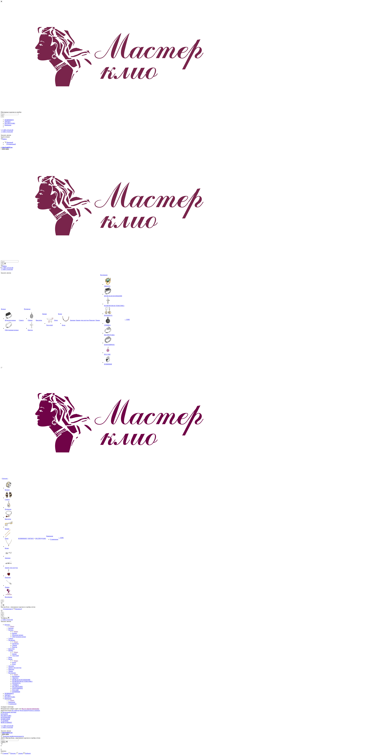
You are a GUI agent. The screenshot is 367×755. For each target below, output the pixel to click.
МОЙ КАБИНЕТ (6, 722)
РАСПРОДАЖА (10, 123)
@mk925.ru (8, 147)
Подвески (15, 643)
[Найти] (2, 116)
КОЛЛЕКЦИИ (5, 717)
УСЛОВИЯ (4, 721)
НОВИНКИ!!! (9, 120)
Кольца (14, 633)
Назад (12, 626)
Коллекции (15, 676)
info (3, 147)
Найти (3, 742)
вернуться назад (6, 710)
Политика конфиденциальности (13, 736)
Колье (14, 662)
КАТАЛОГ (4, 714)
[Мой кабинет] (1, 603)
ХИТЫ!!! (8, 121)
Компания (8, 125)
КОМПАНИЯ (5, 719)
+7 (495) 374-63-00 (7, 130)
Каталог (11, 628)
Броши (14, 654)
